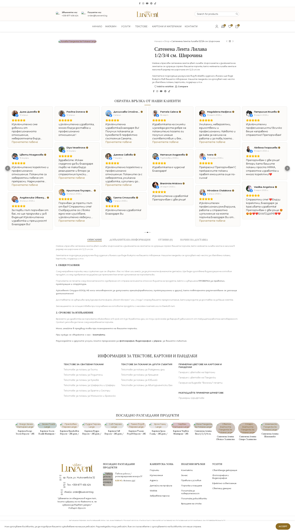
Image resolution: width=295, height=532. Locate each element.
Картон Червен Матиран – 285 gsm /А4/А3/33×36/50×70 (181, 435)
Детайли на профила (161, 485)
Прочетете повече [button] (25, 142)
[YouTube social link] (147, 3)
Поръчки (154, 470)
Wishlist (153, 490)
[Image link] (77, 467)
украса (157, 341)
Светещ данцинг (221, 488)
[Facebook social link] (139, 3)
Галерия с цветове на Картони (197, 372)
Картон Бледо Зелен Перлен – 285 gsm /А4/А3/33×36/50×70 (25, 435)
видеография (143, 341)
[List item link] (77, 485)
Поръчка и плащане (191, 485)
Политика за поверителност (190, 492)
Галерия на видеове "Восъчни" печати (200, 382)
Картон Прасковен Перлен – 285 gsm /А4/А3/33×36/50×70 (69, 435)
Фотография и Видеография (220, 476)
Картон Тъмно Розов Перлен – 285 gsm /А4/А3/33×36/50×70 (136, 435)
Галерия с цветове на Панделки (197, 377)
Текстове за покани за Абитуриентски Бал (147, 385)
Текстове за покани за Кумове (81, 380)
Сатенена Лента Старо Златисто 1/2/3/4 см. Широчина (248, 440)
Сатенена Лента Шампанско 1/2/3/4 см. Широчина (270, 438)
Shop (166, 41)
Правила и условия (191, 480)
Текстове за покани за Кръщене (139, 374)
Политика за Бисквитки (194, 498)
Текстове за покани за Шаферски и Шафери (89, 385)
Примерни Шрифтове (191, 398)
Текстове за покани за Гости (81, 369)
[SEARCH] (236, 14)
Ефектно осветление (224, 483)
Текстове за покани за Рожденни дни (143, 369)
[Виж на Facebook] (15, 113)
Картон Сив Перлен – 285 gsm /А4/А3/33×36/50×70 (114, 435)
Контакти (187, 470)
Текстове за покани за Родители (83, 374)
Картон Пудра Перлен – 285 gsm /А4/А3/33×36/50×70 (91, 435)
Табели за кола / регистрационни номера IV (128, 475)
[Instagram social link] (143, 3)
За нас (184, 475)
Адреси (154, 480)
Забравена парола (159, 495)
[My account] (217, 26)
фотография (126, 341)
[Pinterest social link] (151, 3)
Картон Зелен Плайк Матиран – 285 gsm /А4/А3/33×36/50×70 (47, 435)
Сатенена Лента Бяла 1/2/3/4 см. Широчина (203, 434)
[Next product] (232, 41)
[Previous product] (226, 41)
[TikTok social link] (155, 3)
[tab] (94, 240)
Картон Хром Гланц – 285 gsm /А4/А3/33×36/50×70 (158, 435)
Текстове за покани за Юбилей (139, 380)
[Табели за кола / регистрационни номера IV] (108, 479)
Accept (283, 526)
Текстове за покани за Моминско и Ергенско (90, 396)
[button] (7, 168)
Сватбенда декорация (224, 470)
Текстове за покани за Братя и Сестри (87, 390)
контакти (99, 334)
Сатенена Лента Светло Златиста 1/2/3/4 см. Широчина (225, 440)
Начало (158, 41)
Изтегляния (156, 475)
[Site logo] (147, 13)
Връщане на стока (191, 503)
